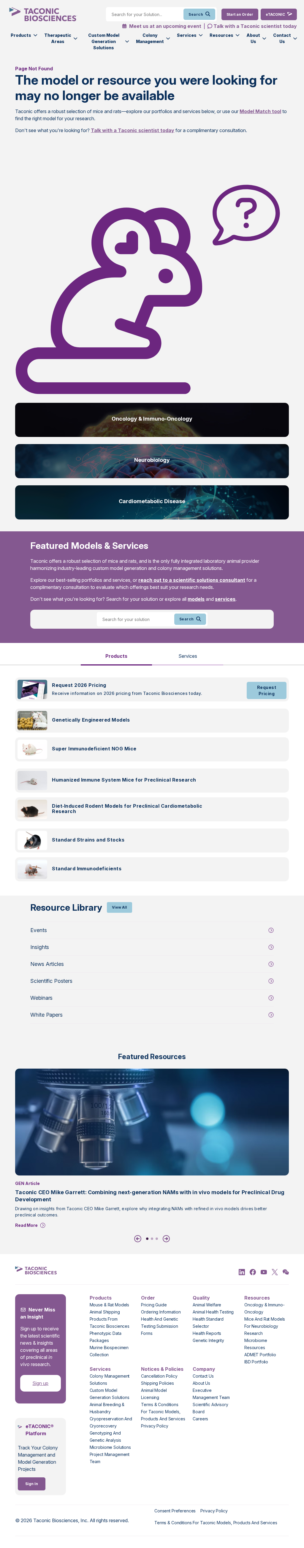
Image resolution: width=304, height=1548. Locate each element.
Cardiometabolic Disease (152, 501)
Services (187, 35)
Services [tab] (187, 656)
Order (148, 1298)
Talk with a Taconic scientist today (255, 26)
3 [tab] (157, 1239)
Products (21, 35)
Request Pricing (266, 690)
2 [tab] (152, 1239)
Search (196, 14)
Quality (201, 1298)
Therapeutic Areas (57, 38)
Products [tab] (116, 656)
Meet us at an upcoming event (164, 26)
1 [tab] (147, 1239)
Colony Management (150, 38)
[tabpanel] (152, 783)
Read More (26, 1225)
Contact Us (282, 38)
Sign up (40, 1383)
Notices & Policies (162, 1369)
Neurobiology (152, 460)
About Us (253, 38)
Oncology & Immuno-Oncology (152, 419)
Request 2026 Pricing (79, 685)
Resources (221, 35)
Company (204, 1369)
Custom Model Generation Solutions (103, 41)
